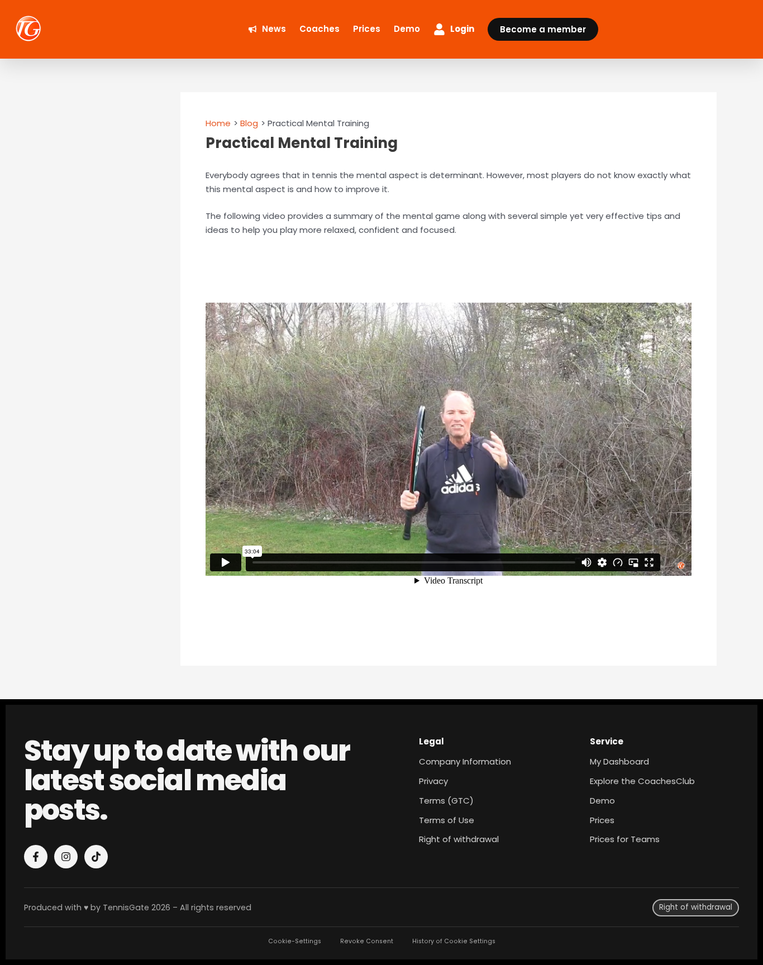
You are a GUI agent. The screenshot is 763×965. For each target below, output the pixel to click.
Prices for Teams (625, 839)
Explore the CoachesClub (642, 781)
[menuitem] (267, 29)
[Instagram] (66, 856)
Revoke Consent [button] (366, 941)
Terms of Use (446, 820)
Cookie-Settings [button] (294, 941)
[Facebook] (35, 856)
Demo (602, 800)
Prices (602, 820)
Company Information (465, 761)
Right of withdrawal (459, 839)
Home (218, 123)
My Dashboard (619, 761)
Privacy (433, 781)
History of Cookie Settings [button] (453, 941)
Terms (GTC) (446, 800)
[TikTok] (96, 856)
